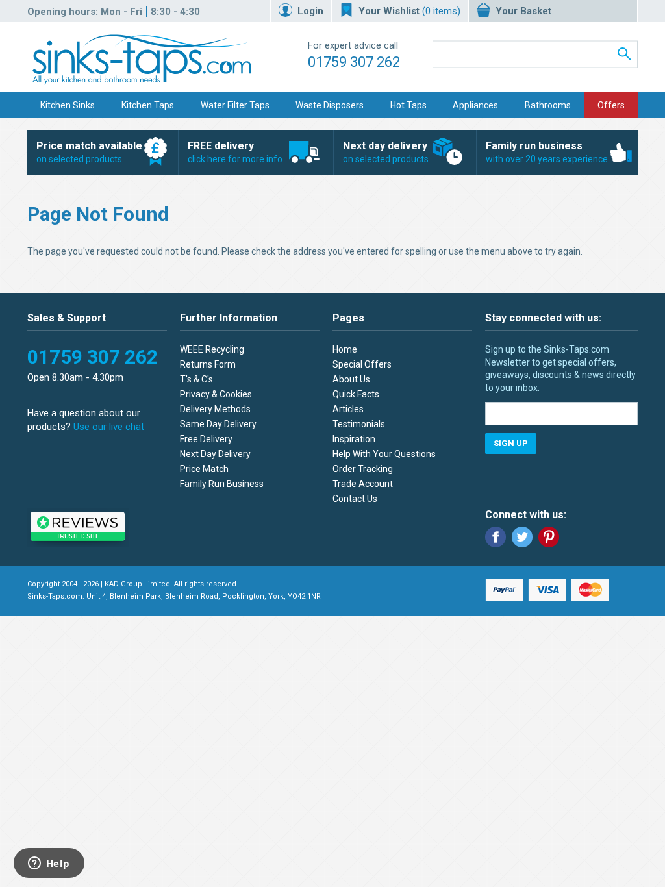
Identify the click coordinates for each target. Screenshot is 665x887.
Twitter (522, 537)
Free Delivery (206, 439)
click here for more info (235, 152)
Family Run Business (222, 484)
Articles (348, 409)
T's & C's (196, 379)
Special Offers (362, 364)
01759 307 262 (354, 62)
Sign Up (511, 443)
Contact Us (354, 498)
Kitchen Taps (147, 105)
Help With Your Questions (384, 454)
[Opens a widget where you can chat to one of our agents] (48, 864)
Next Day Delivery (215, 454)
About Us (351, 379)
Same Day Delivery (218, 424)
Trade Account (362, 484)
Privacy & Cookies (216, 394)
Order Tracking (362, 469)
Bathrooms (548, 105)
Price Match (204, 469)
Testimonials (358, 424)
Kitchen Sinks (67, 105)
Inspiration (353, 439)
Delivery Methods (215, 409)
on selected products (89, 152)
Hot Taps (408, 105)
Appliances (475, 105)
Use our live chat (108, 426)
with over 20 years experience (547, 152)
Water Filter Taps (235, 105)
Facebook (495, 537)
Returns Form (208, 364)
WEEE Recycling (212, 349)
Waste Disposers (329, 105)
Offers (611, 105)
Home (344, 349)
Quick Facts (355, 394)
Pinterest (548, 537)
